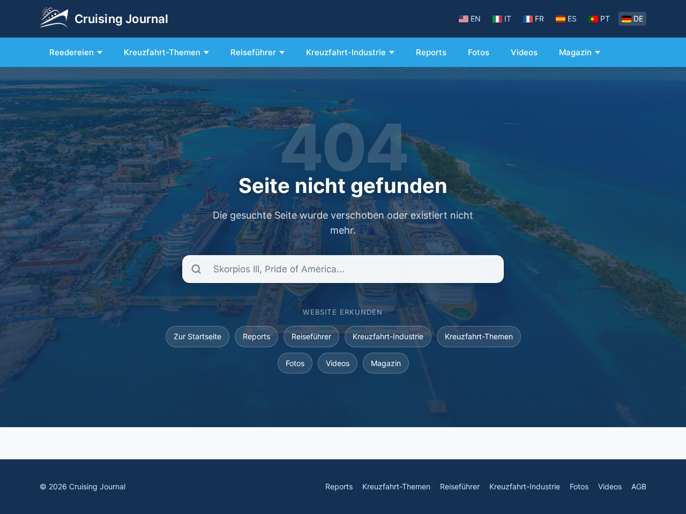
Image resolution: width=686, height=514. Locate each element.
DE (638, 18)
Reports (431, 52)
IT (507, 18)
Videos (524, 52)
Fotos (478, 52)
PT (605, 18)
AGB (638, 486)
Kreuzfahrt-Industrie (346, 52)
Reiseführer (253, 52)
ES (572, 18)
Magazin (575, 52)
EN (476, 18)
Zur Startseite (197, 336)
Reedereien (71, 52)
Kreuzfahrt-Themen (162, 52)
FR (539, 18)
